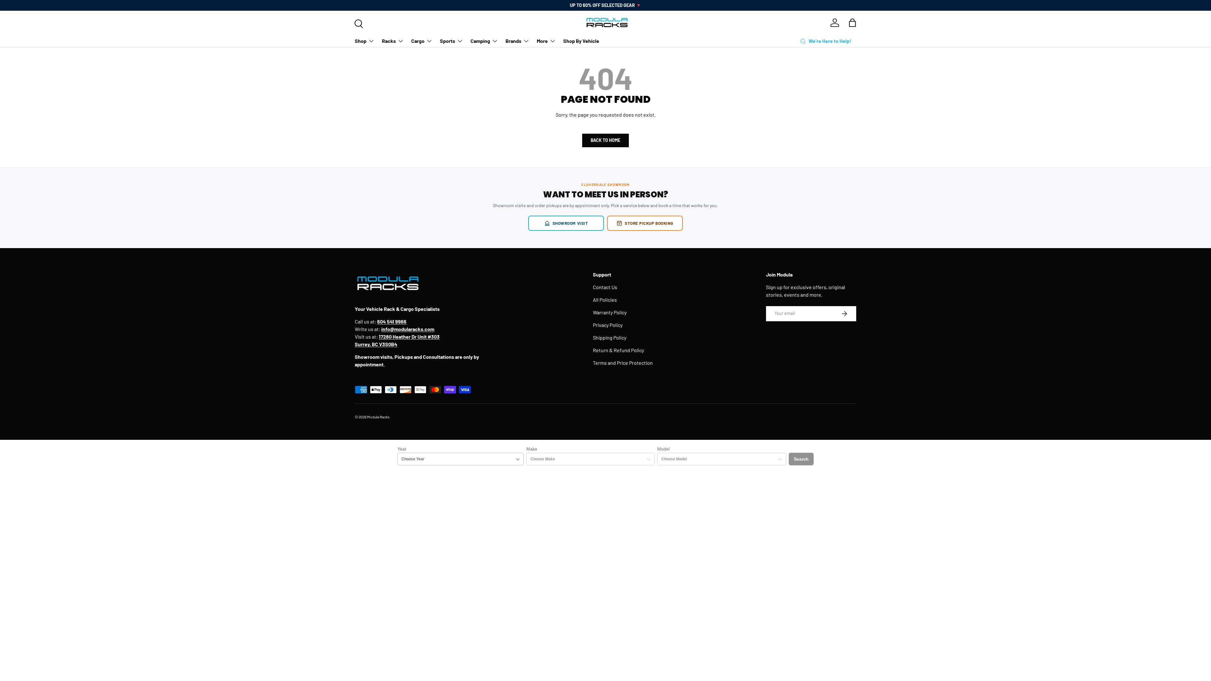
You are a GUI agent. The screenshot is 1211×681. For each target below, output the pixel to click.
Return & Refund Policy (618, 350)
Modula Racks (378, 417)
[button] (852, 23)
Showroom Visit (570, 223)
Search (801, 459)
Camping (480, 41)
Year (402, 448)
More (542, 41)
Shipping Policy (609, 337)
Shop (360, 41)
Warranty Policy (610, 312)
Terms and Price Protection (623, 363)
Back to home (605, 140)
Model (663, 448)
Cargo (417, 41)
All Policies (605, 300)
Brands (513, 41)
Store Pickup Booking (649, 223)
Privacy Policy (608, 325)
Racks (389, 41)
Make (531, 448)
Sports (447, 41)
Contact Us (605, 287)
